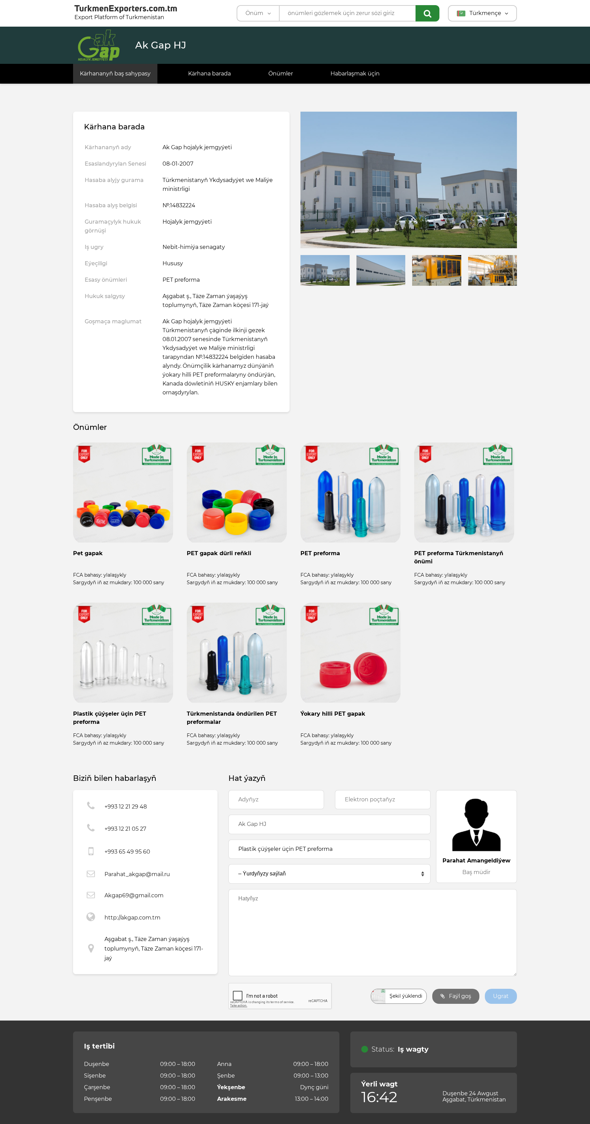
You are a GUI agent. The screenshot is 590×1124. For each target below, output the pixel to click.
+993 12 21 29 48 (125, 806)
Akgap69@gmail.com (134, 895)
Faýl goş (459, 996)
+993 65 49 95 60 (127, 851)
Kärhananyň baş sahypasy (115, 73)
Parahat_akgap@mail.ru (137, 874)
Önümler (280, 73)
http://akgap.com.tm (132, 917)
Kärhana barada (209, 73)
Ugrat (501, 996)
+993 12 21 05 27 (125, 829)
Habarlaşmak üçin (355, 73)
